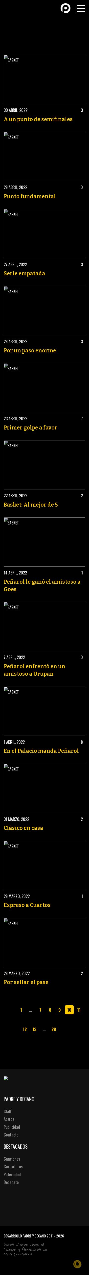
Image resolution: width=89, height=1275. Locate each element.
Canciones (12, 1159)
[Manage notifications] (77, 1264)
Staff (7, 1111)
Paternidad (12, 1174)
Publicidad (12, 1127)
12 (25, 1029)
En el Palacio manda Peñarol (41, 751)
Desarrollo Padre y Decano (25, 1235)
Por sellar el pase (26, 982)
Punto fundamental (30, 196)
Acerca (9, 1119)
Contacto (11, 1135)
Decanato (11, 1182)
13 (34, 1029)
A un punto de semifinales (38, 119)
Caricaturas (13, 1166)
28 (53, 1029)
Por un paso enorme (30, 350)
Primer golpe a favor (30, 428)
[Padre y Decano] (12, 8)
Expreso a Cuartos (27, 905)
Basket (13, 60)
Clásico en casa (23, 828)
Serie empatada (24, 273)
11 (79, 1009)
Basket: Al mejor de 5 (31, 505)
